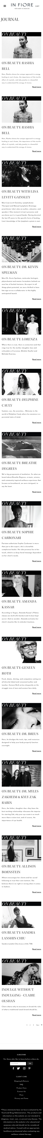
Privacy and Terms (21, 1098)
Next (38, 1025)
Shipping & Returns (21, 1081)
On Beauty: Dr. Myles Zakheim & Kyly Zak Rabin (20, 797)
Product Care (22, 1088)
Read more (36, 87)
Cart (37, 6)
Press (21, 1095)
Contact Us (21, 1091)
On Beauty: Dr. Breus (20, 734)
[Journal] (21, 45)
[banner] (22, 6)
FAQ (21, 1084)
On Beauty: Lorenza (19, 339)
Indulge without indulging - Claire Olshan (18, 995)
